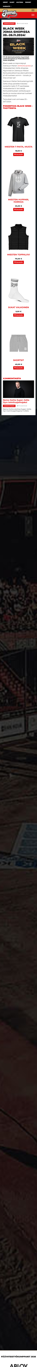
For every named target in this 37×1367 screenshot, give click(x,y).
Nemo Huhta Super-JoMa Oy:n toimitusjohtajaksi (16, 401)
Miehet (5, 2)
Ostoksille (19, 154)
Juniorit (28, 2)
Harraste (6, 6)
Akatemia (19, 2)
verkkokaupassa (24, 66)
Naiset (12, 2)
